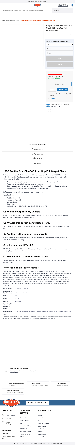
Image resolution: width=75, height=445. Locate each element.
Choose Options (59, 84)
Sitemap (60, 443)
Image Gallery (42, 426)
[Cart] (72, 5)
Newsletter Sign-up (25, 431)
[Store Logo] (11, 403)
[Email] (51, 110)
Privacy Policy (42, 434)
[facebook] (47, 110)
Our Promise (41, 429)
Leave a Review (24, 420)
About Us (40, 418)
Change (53, 98)
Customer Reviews (43, 423)
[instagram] (62, 410)
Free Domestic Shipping (16, 383)
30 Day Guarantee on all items (40, 385)
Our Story (40, 431)
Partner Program (25, 434)
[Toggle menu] (13, 5)
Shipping (40, 415)
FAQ (21, 423)
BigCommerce (41, 443)
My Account (23, 428)
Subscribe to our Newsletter (37, 403)
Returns (22, 437)
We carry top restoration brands (15, 392)
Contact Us (23, 418)
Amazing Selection (13, 390)
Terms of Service (43, 437)
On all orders (12, 385)
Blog (39, 420)
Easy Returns (36, 383)
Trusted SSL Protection (63, 385)
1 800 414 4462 (56, 106)
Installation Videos (25, 426)
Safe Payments (61, 383)
